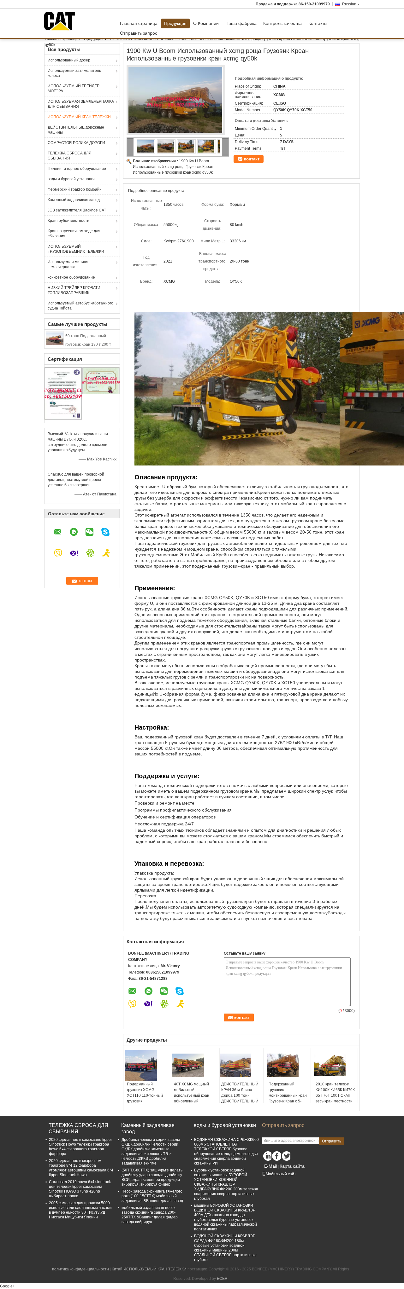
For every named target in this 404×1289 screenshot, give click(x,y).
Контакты (317, 23)
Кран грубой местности (68, 220)
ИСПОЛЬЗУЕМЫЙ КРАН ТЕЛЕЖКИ (141, 39)
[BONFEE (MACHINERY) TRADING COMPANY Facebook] (276, 1156)
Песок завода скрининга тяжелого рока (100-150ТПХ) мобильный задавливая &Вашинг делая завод (152, 1196)
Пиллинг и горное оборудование (77, 168)
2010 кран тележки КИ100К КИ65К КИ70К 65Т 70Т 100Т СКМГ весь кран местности (335, 1092)
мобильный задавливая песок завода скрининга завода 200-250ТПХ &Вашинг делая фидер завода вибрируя (150, 1214)
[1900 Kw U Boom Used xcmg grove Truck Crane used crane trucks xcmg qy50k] (175, 102)
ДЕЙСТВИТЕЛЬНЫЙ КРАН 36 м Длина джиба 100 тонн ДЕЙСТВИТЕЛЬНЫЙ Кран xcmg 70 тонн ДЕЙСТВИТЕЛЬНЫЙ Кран (239, 1101)
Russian (349, 4)
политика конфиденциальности (80, 1269)
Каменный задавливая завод (74, 200)
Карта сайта (292, 1166)
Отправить (331, 1141)
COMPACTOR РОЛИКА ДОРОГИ (76, 143)
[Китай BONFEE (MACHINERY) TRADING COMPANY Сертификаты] (63, 393)
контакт (251, 159)
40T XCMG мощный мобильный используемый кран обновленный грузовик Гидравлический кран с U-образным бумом (193, 1101)
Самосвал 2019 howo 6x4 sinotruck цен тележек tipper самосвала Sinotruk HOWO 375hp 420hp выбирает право (80, 1189)
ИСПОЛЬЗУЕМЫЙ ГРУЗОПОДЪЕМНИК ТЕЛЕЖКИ (76, 249)
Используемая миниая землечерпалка (68, 264)
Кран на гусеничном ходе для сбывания (74, 233)
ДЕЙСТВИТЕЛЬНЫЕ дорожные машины (76, 130)
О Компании (206, 23)
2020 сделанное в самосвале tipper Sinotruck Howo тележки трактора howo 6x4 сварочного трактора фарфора (80, 1146)
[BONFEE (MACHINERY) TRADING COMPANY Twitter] (285, 1156)
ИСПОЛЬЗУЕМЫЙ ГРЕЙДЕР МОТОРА (73, 88)
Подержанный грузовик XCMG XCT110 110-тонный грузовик (145, 1092)
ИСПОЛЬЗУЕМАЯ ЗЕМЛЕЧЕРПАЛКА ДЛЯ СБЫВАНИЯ (81, 104)
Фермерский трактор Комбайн (75, 189)
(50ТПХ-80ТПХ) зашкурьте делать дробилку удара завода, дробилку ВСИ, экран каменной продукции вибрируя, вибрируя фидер (152, 1177)
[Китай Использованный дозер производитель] (61, 21)
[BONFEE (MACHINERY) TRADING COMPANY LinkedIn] (266, 1156)
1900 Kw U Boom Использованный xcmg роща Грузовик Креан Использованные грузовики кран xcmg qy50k (173, 167)
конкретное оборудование (71, 277)
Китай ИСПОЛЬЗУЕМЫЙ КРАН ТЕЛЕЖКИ (149, 1269)
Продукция (175, 23)
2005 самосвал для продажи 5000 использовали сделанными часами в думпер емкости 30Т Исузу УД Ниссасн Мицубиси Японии (80, 1210)
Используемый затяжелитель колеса (74, 73)
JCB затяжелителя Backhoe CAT (77, 210)
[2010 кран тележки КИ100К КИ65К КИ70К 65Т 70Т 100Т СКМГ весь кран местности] (336, 1065)
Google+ (7, 1286)
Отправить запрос (138, 33)
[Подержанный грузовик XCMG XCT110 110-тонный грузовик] (147, 1065)
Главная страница (138, 23)
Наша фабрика (241, 23)
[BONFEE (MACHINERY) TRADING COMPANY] (130, 147)
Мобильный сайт (281, 1174)
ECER (222, 1278)
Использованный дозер (69, 60)
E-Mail (270, 1166)
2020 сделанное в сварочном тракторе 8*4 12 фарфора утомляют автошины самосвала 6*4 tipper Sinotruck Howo (81, 1168)
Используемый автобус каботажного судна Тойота (80, 305)
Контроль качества (282, 23)
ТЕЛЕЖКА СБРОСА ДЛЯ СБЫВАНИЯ (70, 155)
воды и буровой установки (71, 179)
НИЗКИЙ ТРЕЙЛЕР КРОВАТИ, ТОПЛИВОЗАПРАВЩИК (74, 290)
